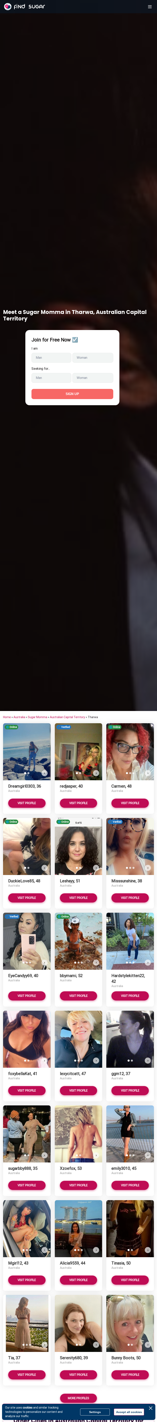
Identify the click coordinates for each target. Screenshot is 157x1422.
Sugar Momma (37, 717)
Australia (19, 717)
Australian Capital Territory (67, 717)
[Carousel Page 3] (133, 773)
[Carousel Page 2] (28, 773)
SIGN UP (72, 394)
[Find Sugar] (24, 6)
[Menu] (150, 6)
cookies (28, 1407)
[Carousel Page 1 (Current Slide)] (25, 773)
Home (7, 717)
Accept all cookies (129, 1412)
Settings (95, 1412)
